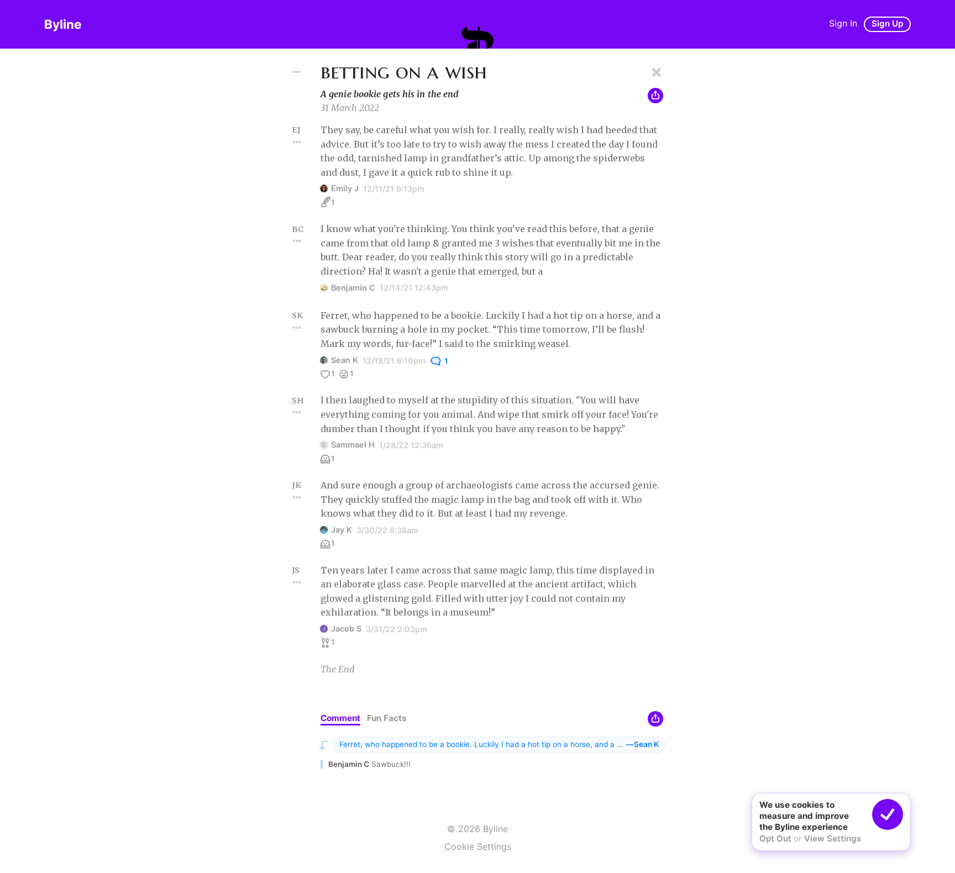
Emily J (345, 188)
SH (298, 401)
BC (297, 229)
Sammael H (353, 444)
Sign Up (887, 23)
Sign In (843, 23)
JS (296, 570)
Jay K (341, 529)
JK (296, 485)
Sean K (344, 360)
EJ (296, 130)
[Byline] (477, 38)
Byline (62, 24)
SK (297, 315)
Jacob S (346, 628)
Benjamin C (353, 287)
